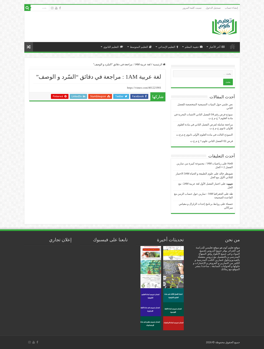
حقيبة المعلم (192, 46)
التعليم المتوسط (139, 46)
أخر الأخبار (214, 46)
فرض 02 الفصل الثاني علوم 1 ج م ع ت (211, 141)
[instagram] (52, 8)
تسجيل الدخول (213, 7)
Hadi (230, 163)
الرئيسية (232, 46)
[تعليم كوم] (224, 25)
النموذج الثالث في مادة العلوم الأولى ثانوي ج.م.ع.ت (204, 134)
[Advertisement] (101, 24)
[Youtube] (56, 8)
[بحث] (27, 8)
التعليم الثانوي (111, 46)
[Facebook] (60, 8)
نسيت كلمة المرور (192, 7)
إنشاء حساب (231, 7)
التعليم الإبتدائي (166, 46)
